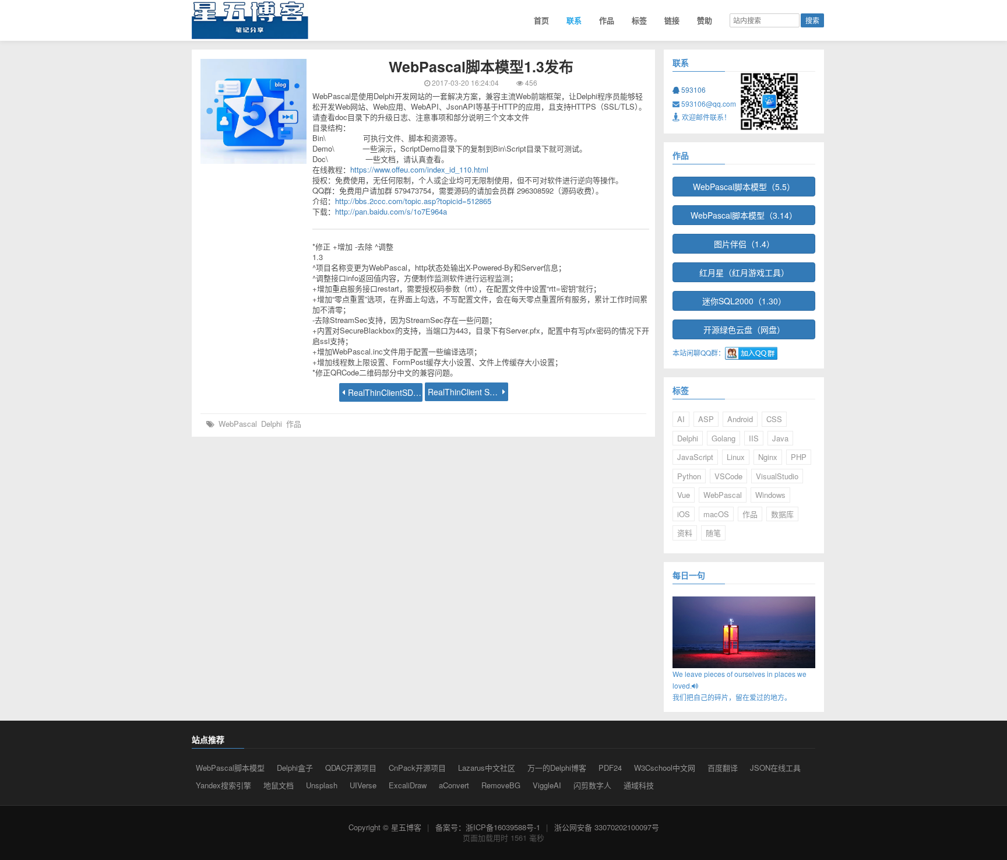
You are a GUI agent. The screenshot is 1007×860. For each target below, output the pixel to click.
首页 (541, 20)
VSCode (728, 476)
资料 (684, 532)
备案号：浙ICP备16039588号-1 (487, 827)
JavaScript (695, 456)
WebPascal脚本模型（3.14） (744, 215)
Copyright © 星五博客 (384, 827)
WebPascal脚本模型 (230, 767)
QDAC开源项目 (350, 767)
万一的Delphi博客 (556, 767)
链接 (671, 20)
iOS (683, 513)
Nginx (767, 456)
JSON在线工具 (775, 767)
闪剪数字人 (592, 785)
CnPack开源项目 (417, 767)
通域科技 (639, 785)
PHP (799, 456)
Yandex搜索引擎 (223, 785)
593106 (692, 89)
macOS (716, 513)
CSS (774, 418)
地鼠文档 (278, 785)
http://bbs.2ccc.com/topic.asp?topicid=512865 (413, 200)
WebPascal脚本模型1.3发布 (481, 66)
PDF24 (610, 767)
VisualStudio (777, 476)
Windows (770, 494)
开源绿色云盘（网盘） (744, 329)
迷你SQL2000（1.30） (744, 301)
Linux (736, 456)
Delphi (271, 423)
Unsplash (321, 785)
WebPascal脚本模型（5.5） (744, 186)
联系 (574, 20)
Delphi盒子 (295, 767)
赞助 (704, 20)
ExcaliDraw (408, 785)
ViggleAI (547, 785)
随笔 (713, 532)
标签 (639, 20)
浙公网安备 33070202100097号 (606, 827)
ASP (706, 418)
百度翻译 (722, 767)
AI (681, 418)
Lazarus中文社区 (486, 767)
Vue (683, 494)
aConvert (454, 785)
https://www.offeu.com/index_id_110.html (419, 169)
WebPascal (238, 423)
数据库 (782, 513)
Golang (723, 438)
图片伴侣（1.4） (744, 244)
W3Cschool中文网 (664, 767)
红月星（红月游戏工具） (744, 272)
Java (780, 438)
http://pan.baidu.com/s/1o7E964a (391, 211)
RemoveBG (500, 785)
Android (740, 418)
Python (689, 476)
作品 (606, 20)
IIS (754, 438)
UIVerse (363, 785)
